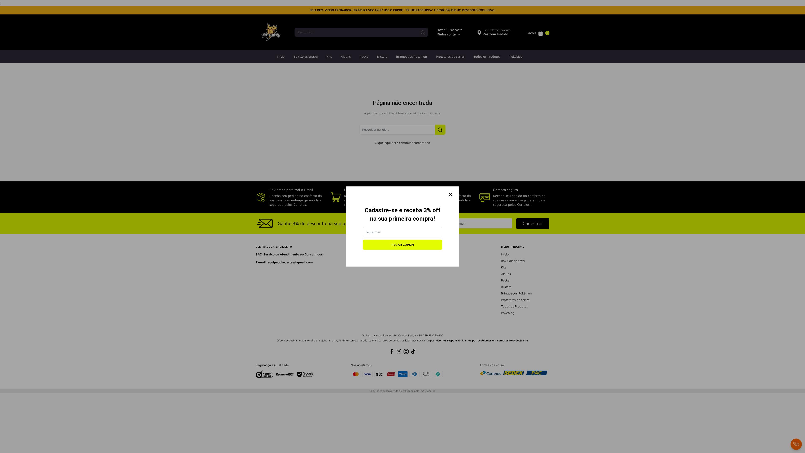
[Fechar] (451, 194)
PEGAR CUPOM (402, 244)
